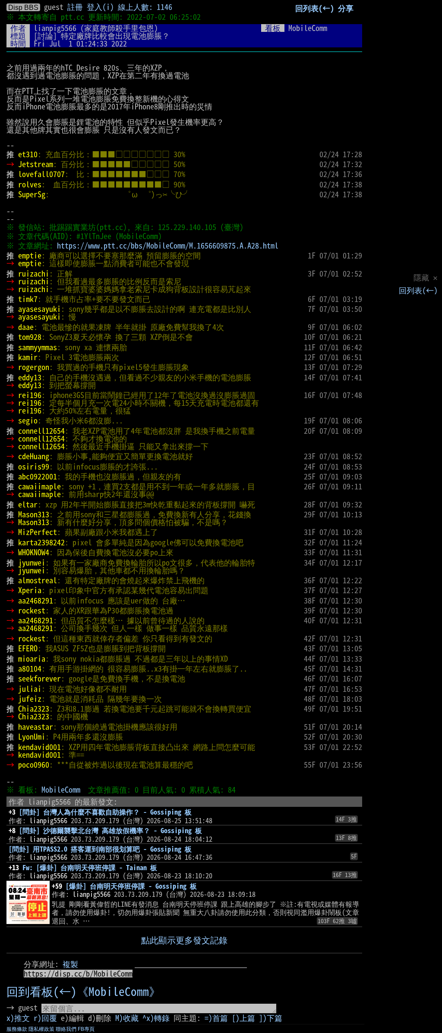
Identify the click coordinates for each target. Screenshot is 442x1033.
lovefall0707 (41, 174)
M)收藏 (127, 1018)
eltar (28, 504)
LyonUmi (31, 737)
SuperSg (31, 194)
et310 (28, 154)
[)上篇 (243, 1018)
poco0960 (33, 765)
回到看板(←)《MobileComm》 (83, 991)
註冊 (75, 7)
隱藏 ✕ (426, 277)
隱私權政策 (41, 1029)
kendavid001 (39, 747)
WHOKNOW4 (33, 552)
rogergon (33, 367)
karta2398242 (41, 542)
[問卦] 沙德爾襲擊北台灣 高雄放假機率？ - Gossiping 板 (110, 830)
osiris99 (33, 466)
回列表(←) (418, 290)
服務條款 (16, 1029)
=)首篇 (216, 1018)
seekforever (39, 678)
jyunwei (31, 562)
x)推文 (18, 1018)
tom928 (29, 337)
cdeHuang (33, 456)
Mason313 (33, 514)
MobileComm (60, 789)
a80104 (29, 668)
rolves (29, 184)
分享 (346, 8)
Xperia (29, 590)
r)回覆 (45, 1018)
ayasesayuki (39, 309)
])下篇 (270, 1018)
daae (26, 327)
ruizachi (33, 273)
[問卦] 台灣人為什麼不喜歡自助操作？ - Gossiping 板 (105, 812)
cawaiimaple (39, 486)
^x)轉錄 (156, 1018)
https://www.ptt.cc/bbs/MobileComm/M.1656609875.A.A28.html (167, 245)
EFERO (28, 648)
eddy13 (29, 377)
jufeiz (29, 699)
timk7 (28, 299)
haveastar (35, 727)
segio (28, 420)
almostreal (37, 580)
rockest (31, 610)
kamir (28, 357)
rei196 (29, 395)
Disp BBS (23, 7)
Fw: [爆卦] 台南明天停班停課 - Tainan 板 (89, 867)
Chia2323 (33, 709)
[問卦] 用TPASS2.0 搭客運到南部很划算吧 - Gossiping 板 (100, 849)
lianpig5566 (55, 28)
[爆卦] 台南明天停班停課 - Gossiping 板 (131, 886)
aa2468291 (35, 600)
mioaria (31, 659)
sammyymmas (37, 347)
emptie (29, 255)
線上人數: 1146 (145, 7)
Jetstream (35, 164)
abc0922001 (37, 476)
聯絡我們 (66, 1029)
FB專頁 (86, 1029)
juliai (29, 689)
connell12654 (41, 431)
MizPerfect (37, 532)
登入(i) (100, 7)
